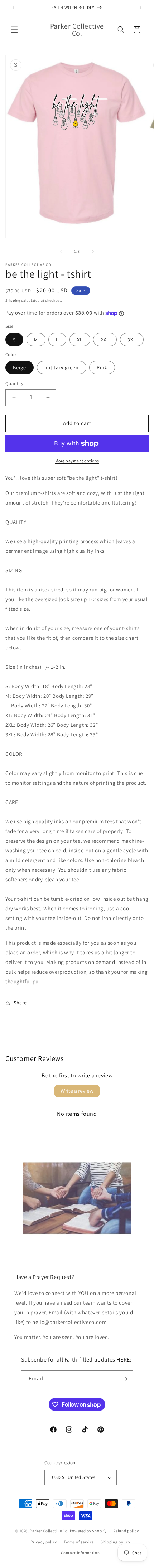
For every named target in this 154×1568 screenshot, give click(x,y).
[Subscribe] (125, 1378)
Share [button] (20, 1002)
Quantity (14, 383)
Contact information (80, 1552)
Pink (102, 367)
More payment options (77, 460)
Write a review (77, 1091)
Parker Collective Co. (49, 1530)
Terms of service (79, 1541)
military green (61, 367)
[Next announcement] (141, 8)
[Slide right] (93, 251)
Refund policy (126, 1530)
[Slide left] (61, 251)
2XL (105, 339)
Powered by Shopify (88, 1530)
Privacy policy (43, 1541)
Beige (19, 367)
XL (80, 339)
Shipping (12, 300)
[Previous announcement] (13, 8)
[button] (14, 30)
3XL (131, 339)
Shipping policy (115, 1541)
